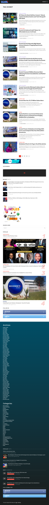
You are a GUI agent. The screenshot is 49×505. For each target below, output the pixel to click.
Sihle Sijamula (23, 38)
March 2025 (5, 347)
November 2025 (6, 338)
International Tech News (7, 421)
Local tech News (6, 425)
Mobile (4, 426)
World (4, 445)
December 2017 (6, 392)
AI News (20, 112)
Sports (4, 433)
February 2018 (6, 389)
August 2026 (5, 327)
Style (4, 434)
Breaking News (6, 409)
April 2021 (5, 379)
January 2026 (6, 335)
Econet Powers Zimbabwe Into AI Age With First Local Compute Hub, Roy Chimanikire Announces (31, 130)
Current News (22, 28)
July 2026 (5, 328)
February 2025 (6, 349)
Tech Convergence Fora (7, 438)
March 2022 (5, 370)
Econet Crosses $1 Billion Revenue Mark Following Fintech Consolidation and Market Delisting (32, 73)
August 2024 (5, 356)
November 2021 (6, 371)
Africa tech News (22, 13)
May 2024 (5, 359)
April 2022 (5, 369)
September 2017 (6, 395)
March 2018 (5, 388)
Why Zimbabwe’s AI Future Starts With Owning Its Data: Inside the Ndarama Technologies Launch (24, 266)
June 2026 (5, 329)
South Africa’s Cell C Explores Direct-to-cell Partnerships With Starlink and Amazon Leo (25, 187)
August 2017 (5, 397)
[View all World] (24, 173)
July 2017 (5, 398)
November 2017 (6, 393)
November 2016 (6, 399)
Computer (5, 411)
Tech (4, 435)
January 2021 (5, 382)
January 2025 (6, 350)
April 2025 (5, 346)
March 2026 (5, 333)
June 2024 (5, 358)
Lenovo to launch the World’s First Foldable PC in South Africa (17, 272)
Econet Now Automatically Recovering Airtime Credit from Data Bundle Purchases (32, 59)
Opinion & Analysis (6, 429)
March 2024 (5, 362)
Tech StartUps (6, 441)
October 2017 (5, 394)
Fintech (4, 415)
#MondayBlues (6, 405)
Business (5, 301)
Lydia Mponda (23, 106)
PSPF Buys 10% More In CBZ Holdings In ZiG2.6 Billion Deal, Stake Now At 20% (22, 198)
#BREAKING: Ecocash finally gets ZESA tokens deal (17, 472)
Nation (4, 428)
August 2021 (5, 374)
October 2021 (5, 373)
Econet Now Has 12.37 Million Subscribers (31, 100)
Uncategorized (6, 234)
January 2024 (6, 364)
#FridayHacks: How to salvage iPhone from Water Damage (18, 477)
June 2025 (5, 344)
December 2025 (6, 337)
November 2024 (6, 352)
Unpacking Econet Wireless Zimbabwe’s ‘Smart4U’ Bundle (16, 303)
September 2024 (6, 355)
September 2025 (6, 340)
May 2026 (5, 331)
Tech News (5, 439)
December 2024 (6, 351)
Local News (5, 423)
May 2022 (5, 368)
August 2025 (5, 341)
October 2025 (5, 339)
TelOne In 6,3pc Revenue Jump (10, 235)
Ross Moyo (22, 24)
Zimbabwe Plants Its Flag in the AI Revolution (32, 144)
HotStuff (4, 419)
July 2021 (5, 375)
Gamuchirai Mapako (24, 53)
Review (4, 431)
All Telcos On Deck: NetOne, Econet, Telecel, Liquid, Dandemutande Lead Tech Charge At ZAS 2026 (32, 16)
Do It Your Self (5, 414)
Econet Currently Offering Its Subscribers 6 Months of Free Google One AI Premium (32, 88)
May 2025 (5, 345)
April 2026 (5, 332)
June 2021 (5, 376)
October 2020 (5, 386)
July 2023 (5, 367)
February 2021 (6, 381)
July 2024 (5, 357)
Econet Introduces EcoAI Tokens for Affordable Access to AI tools (30, 31)
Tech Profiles (5, 440)
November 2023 (6, 365)
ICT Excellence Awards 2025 (8, 420)
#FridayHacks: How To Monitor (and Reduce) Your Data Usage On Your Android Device (23, 482)
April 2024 (5, 361)
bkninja (19, 502)
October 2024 (5, 353)
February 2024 (6, 363)
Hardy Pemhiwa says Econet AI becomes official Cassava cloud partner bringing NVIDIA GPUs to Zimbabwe (31, 115)
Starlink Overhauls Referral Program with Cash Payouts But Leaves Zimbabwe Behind (24, 192)
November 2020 (6, 385)
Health (4, 417)
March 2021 (5, 380)
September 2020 (6, 387)
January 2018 (5, 391)
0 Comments (18, 479)
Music (4, 427)
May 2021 (5, 377)
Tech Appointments (7, 437)
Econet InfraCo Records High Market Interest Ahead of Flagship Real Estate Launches (30, 45)
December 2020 (6, 383)
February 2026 (6, 334)
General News (5, 416)
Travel (4, 443)
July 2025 (5, 343)
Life (3, 422)
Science (4, 432)
